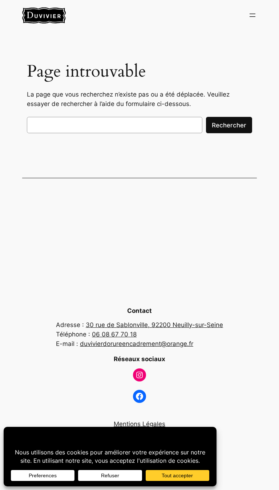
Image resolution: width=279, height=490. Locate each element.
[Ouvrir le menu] (252, 15)
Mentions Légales (139, 424)
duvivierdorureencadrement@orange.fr (136, 343)
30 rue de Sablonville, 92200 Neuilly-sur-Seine (154, 324)
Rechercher (229, 125)
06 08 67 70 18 (114, 334)
